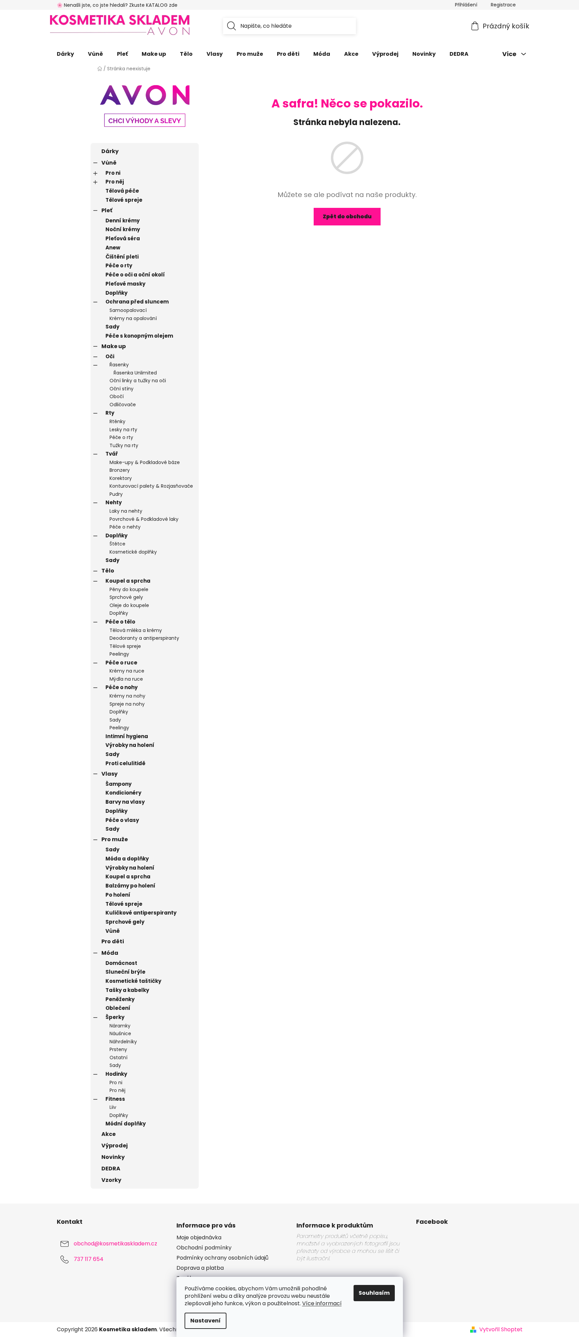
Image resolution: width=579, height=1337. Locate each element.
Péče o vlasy (122, 820)
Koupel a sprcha (127, 580)
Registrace (503, 4)
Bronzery (120, 470)
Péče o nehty (125, 527)
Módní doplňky (125, 1123)
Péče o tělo (120, 621)
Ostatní (118, 1057)
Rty (109, 412)
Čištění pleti (122, 256)
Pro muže (114, 839)
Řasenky (119, 364)
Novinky (113, 1157)
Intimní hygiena (126, 736)
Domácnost (121, 963)
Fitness (115, 1098)
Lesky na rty (123, 429)
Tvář (111, 453)
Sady (112, 326)
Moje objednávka (198, 1237)
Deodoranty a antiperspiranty (144, 638)
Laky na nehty (126, 511)
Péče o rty (118, 265)
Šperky (114, 1017)
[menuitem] (65, 54)
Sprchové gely (126, 597)
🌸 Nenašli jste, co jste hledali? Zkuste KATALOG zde (117, 5)
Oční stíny (122, 388)
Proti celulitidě (125, 763)
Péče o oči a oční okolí (135, 274)
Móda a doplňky (127, 858)
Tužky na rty (124, 445)
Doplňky (116, 292)
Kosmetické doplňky (133, 552)
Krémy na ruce (127, 670)
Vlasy (109, 774)
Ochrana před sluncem (137, 301)
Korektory (121, 478)
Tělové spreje (123, 199)
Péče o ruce (121, 662)
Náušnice (120, 1033)
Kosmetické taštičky (133, 980)
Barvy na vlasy (125, 801)
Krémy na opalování (133, 318)
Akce (108, 1134)
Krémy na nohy (127, 695)
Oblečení (117, 1008)
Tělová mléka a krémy (136, 630)
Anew (112, 247)
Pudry (116, 494)
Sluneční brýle (125, 971)
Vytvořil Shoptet (501, 1329)
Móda (109, 953)
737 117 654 (88, 1259)
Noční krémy (122, 229)
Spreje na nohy (127, 704)
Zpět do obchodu (347, 216)
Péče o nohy (121, 687)
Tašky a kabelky (127, 990)
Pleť (106, 210)
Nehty (113, 502)
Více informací (322, 1303)
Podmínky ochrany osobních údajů (222, 1258)
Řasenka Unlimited (135, 372)
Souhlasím (374, 1293)
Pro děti (112, 941)
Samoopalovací (128, 310)
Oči (109, 356)
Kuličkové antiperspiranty (140, 912)
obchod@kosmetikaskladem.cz (115, 1243)
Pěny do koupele (129, 589)
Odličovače (123, 404)
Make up (113, 346)
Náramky (120, 1025)
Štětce (117, 543)
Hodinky (116, 1073)
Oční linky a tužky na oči (138, 380)
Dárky (110, 151)
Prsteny (118, 1049)
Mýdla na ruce (126, 679)
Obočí (117, 396)
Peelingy (119, 654)
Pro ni (112, 172)
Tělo (107, 571)
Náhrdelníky (123, 1041)
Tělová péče (122, 190)
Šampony (118, 783)
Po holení (117, 894)
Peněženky (120, 999)
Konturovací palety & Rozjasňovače (151, 486)
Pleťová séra (122, 238)
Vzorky (111, 1180)
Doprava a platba (200, 1268)
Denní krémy (122, 220)
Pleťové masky (125, 283)
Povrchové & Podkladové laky (144, 519)
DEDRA (110, 1168)
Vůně (109, 163)
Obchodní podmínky (204, 1247)
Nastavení (205, 1320)
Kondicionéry (123, 792)
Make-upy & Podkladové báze (145, 462)
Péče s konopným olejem (139, 335)
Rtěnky (117, 421)
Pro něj (114, 181)
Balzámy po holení (130, 885)
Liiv (113, 1107)
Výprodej (114, 1145)
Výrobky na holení (129, 745)
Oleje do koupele (129, 605)
